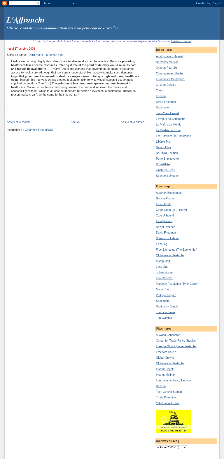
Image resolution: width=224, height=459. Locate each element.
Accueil (75, 122)
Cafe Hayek (163, 204)
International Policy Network (173, 380)
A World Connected (168, 335)
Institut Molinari (165, 374)
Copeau (161, 96)
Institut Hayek (165, 369)
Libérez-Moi (163, 141)
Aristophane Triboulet (169, 56)
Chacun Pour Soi (166, 67)
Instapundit (163, 261)
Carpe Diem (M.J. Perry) (171, 209)
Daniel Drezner (165, 227)
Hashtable (162, 107)
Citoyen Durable (166, 84)
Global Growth (165, 357)
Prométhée (163, 164)
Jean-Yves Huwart (167, 113)
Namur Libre (163, 147)
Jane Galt (162, 266)
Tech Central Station (169, 391)
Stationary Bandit (167, 306)
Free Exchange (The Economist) (176, 249)
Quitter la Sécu (165, 170)
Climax (160, 90)
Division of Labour (167, 238)
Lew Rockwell (164, 278)
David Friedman (166, 101)
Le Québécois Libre (168, 130)
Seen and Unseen (167, 175)
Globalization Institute (170, 363)
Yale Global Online (167, 403)
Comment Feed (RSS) (39, 129)
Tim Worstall (164, 317)
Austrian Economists (169, 192)
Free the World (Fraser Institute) (176, 346)
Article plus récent (18, 122)
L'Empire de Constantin (170, 118)
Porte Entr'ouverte (167, 158)
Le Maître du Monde (168, 124)
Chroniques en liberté (169, 73)
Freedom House (166, 352)
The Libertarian (165, 312)
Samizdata (163, 300)
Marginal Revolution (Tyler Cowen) (177, 283)
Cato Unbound (165, 215)
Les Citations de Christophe (173, 136)
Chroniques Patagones (170, 79)
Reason (161, 386)
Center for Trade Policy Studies (176, 340)
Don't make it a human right (46, 54)
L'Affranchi (26, 19)
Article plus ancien (132, 122)
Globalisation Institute (170, 255)
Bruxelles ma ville (167, 62)
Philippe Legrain (166, 295)
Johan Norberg (165, 272)
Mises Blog (163, 289)
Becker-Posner (165, 198)
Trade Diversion (166, 397)
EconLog (161, 244)
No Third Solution (167, 153)
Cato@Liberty (164, 221)
